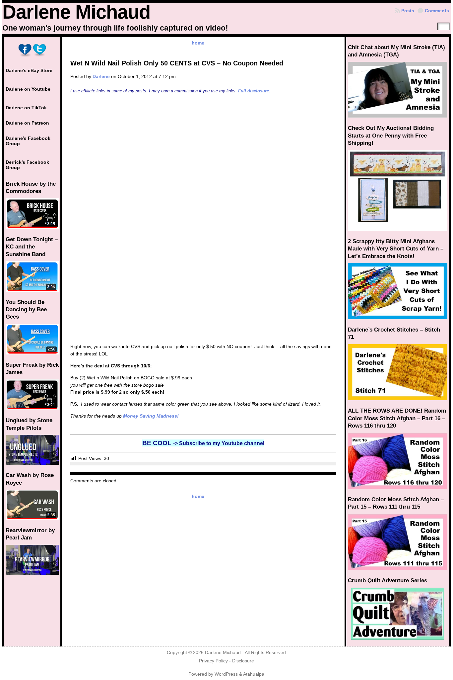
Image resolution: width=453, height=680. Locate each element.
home (198, 43)
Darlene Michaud (76, 12)
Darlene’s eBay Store (29, 70)
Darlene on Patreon (27, 123)
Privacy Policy (213, 660)
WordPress (226, 674)
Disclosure (243, 660)
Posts (407, 10)
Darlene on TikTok (26, 107)
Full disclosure (253, 90)
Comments (437, 10)
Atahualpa (253, 674)
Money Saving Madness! (151, 416)
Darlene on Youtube (28, 89)
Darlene (101, 76)
